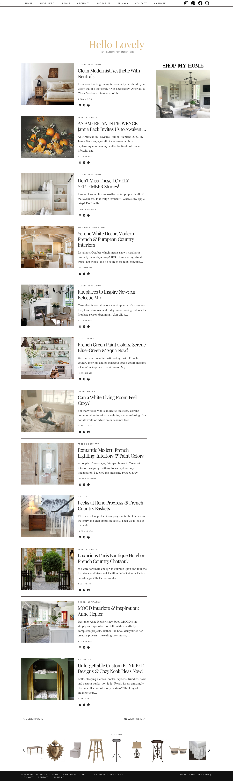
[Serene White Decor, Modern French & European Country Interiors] (47, 247)
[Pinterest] (193, 3)
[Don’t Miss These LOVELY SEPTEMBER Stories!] (47, 194)
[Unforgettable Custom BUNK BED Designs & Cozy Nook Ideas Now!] (47, 679)
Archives (83, 3)
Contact (141, 3)
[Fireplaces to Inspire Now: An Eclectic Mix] (47, 305)
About (66, 3)
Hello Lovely (116, 44)
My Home (160, 3)
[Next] (209, 750)
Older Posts (34, 718)
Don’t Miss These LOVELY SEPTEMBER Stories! (103, 183)
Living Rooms (86, 391)
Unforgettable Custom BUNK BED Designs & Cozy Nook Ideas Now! (111, 668)
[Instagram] (186, 3)
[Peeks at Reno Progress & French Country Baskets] (47, 516)
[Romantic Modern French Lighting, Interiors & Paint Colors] (47, 464)
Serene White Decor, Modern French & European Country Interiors (106, 239)
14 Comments (85, 531)
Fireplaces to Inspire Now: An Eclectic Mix (106, 294)
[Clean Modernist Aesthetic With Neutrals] (47, 84)
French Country (88, 117)
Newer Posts (133, 718)
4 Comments (85, 99)
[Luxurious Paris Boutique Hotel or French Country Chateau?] (47, 569)
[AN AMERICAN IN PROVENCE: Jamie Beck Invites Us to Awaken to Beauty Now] (47, 137)
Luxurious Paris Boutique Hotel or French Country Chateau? (111, 558)
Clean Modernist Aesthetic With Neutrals (109, 73)
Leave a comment (88, 209)
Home (29, 3)
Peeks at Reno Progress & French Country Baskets (110, 505)
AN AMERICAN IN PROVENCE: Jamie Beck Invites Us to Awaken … (112, 126)
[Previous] (24, 750)
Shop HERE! (47, 3)
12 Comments (85, 267)
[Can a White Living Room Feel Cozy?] (47, 411)
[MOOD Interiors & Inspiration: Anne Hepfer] (47, 622)
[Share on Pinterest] (88, 105)
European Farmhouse (92, 227)
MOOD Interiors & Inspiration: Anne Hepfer (108, 611)
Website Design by (196, 774)
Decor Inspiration (90, 65)
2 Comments (85, 156)
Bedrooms (84, 659)
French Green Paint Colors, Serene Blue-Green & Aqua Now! (112, 347)
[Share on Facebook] (84, 105)
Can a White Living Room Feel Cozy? (107, 400)
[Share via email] (80, 105)
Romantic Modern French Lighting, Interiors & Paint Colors (111, 453)
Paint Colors (86, 339)
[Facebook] (200, 3)
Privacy (123, 3)
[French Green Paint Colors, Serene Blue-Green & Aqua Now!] (47, 358)
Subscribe (104, 3)
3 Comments (85, 641)
